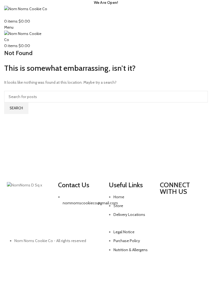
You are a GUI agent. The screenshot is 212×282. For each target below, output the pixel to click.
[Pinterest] (196, 207)
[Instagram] (167, 207)
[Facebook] (181, 207)
